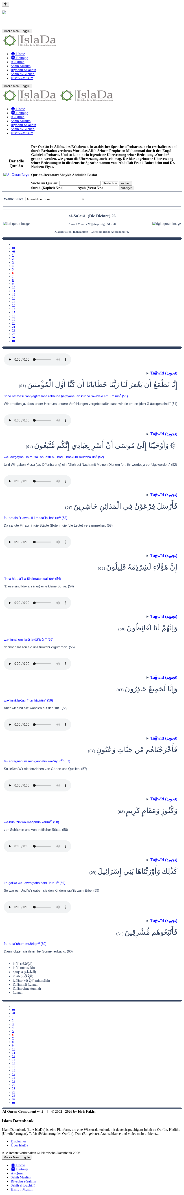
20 (13, 323)
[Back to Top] (5, 4)
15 (13, 305)
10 (13, 287)
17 (13, 312)
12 (13, 294)
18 (13, 316)
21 (13, 326)
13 (13, 298)
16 (13, 308)
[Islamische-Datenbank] (30, 46)
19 (13, 319)
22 (13, 330)
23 (13, 334)
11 (13, 291)
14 (13, 301)
